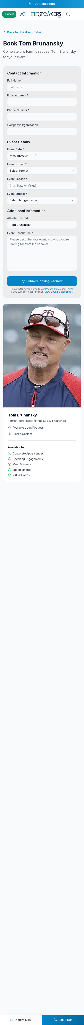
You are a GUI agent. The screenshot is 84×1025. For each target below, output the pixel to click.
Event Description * (20, 232)
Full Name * (15, 80)
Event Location (17, 179)
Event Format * (17, 164)
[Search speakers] (67, 14)
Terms (69, 289)
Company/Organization (22, 124)
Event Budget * (17, 193)
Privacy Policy (53, 289)
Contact (9, 14)
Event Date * (15, 149)
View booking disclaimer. (59, 291)
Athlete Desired (17, 218)
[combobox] (42, 171)
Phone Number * (18, 110)
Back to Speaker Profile (24, 32)
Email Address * (17, 95)
